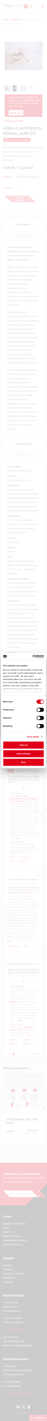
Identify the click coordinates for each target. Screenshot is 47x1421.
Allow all (23, 745)
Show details (33, 737)
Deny (23, 762)
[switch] (40, 710)
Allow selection (24, 754)
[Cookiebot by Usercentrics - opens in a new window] (33, 656)
